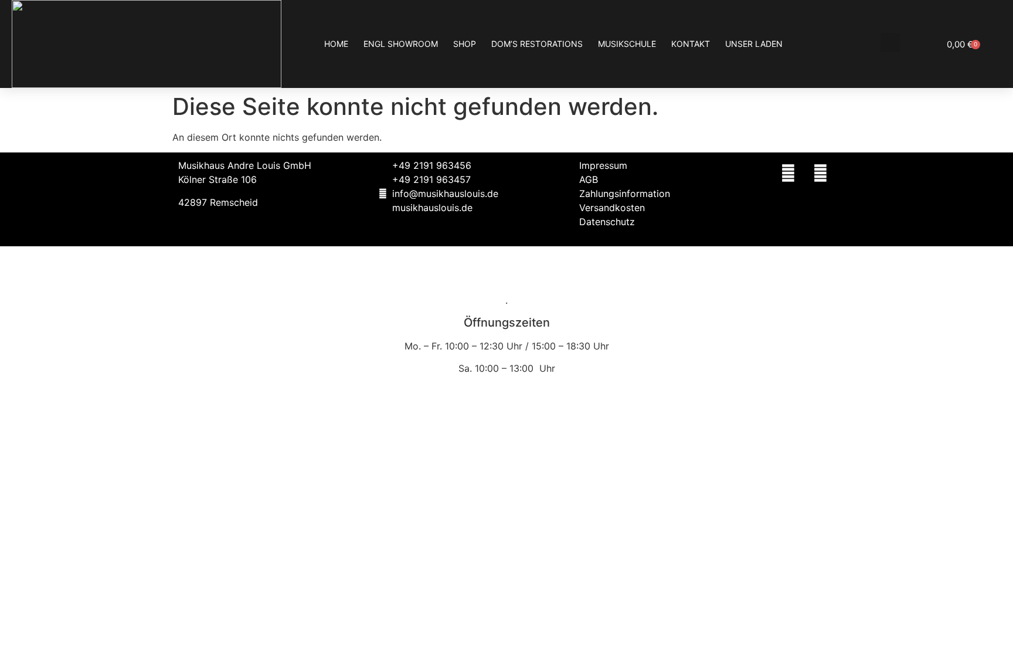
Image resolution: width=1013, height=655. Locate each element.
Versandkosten (612, 207)
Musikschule (627, 44)
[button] (890, 42)
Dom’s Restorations (537, 44)
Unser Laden (754, 44)
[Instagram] (820, 173)
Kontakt (690, 44)
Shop (464, 44)
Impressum (603, 165)
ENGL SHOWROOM (400, 44)
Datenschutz (607, 222)
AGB (588, 179)
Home (336, 44)
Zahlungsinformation (624, 193)
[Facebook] (788, 173)
